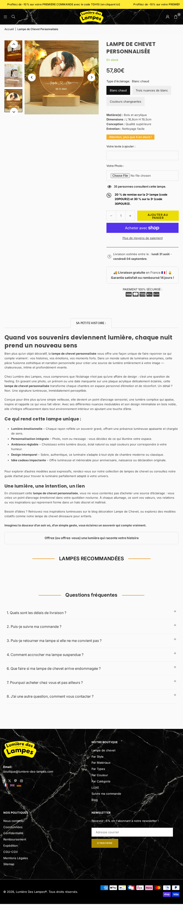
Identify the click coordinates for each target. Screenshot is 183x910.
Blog (95, 800)
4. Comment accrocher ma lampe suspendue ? (45, 654)
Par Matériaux (101, 762)
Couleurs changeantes (125, 101)
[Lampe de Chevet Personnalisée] (13, 50)
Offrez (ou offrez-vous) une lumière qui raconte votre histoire (92, 538)
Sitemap (8, 864)
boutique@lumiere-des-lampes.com (28, 771)
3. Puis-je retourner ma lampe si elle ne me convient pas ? (54, 640)
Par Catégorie (101, 781)
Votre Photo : (115, 166)
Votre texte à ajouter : (120, 146)
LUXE (95, 787)
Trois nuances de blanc (152, 90)
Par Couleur (100, 775)
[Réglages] (168, 17)
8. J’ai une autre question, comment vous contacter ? (50, 696)
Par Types (98, 769)
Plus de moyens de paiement (143, 238)
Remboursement (14, 839)
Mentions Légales (15, 858)
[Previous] (32, 77)
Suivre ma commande (106, 793)
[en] (12, 785)
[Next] (91, 77)
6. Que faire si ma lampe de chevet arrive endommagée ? (54, 668)
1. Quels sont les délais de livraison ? (36, 612)
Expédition (10, 845)
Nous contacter (14, 821)
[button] (176, 17)
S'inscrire (105, 843)
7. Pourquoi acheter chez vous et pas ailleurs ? (45, 682)
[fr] (5, 785)
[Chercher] (13, 17)
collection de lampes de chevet (127, 471)
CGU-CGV (10, 852)
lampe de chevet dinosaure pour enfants (63, 516)
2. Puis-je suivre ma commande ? (34, 626)
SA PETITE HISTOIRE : (91, 323)
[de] (19, 785)
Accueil (9, 29)
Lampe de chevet (103, 750)
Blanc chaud (118, 90)
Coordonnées (13, 827)
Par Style (98, 756)
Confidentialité (13, 833)
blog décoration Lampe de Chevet (115, 511)
